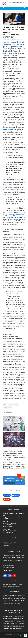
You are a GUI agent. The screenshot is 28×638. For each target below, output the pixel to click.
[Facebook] (5, 575)
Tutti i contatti (7, 545)
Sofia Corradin (6, 39)
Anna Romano (9, 443)
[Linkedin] (9, 575)
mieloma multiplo (9, 53)
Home (4, 11)
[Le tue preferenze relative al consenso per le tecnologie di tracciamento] (25, 635)
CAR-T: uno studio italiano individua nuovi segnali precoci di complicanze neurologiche (14, 439)
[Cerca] (25, 8)
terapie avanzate (7, 407)
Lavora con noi (7, 543)
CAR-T (5, 404)
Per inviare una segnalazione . (12, 603)
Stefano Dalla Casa (14, 426)
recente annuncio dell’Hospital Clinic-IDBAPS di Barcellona (14, 43)
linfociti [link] (16, 91)
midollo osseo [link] (10, 272)
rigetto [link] (19, 270)
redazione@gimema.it (8, 565)
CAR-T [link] (11, 51)
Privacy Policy (22, 635)
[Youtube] (14, 575)
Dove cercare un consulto (10, 542)
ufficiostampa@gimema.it (9, 567)
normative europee (13, 404)
